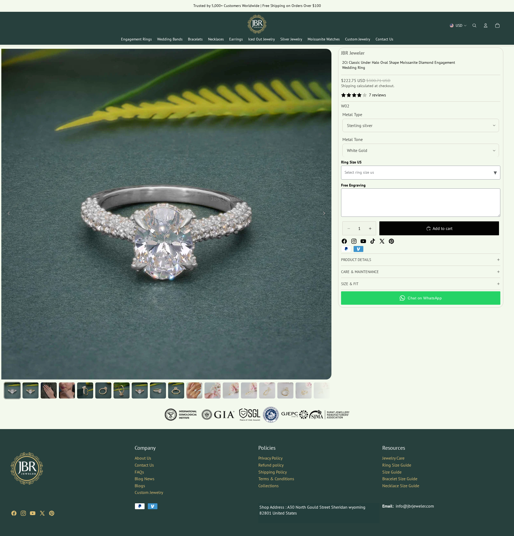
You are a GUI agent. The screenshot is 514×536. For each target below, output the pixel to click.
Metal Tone (352, 139)
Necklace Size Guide (400, 485)
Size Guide (392, 471)
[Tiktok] (372, 241)
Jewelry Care (393, 458)
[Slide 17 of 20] (304, 390)
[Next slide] (325, 214)
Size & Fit (349, 283)
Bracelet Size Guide (399, 478)
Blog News (144, 478)
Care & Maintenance (360, 271)
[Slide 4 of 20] (67, 390)
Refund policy (271, 465)
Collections (268, 485)
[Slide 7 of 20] (122, 390)
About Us (143, 458)
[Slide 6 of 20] (103, 390)
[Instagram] (354, 241)
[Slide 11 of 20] (194, 390)
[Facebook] (344, 241)
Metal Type (352, 114)
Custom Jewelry (149, 492)
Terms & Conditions (276, 478)
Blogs (140, 485)
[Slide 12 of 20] (213, 390)
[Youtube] (363, 241)
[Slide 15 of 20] (267, 390)
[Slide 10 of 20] (176, 390)
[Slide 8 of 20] (140, 390)
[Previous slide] (7, 214)
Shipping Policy (272, 471)
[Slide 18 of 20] (322, 390)
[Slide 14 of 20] (249, 390)
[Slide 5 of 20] (85, 390)
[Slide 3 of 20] (49, 390)
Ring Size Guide (396, 465)
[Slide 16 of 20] (285, 390)
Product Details (356, 259)
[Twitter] (382, 241)
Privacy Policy (270, 458)
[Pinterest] (391, 241)
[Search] (474, 25)
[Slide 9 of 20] (158, 390)
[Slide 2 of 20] (30, 390)
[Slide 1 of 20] (12, 390)
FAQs (139, 471)
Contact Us (144, 465)
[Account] (486, 25)
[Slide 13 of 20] (231, 390)
